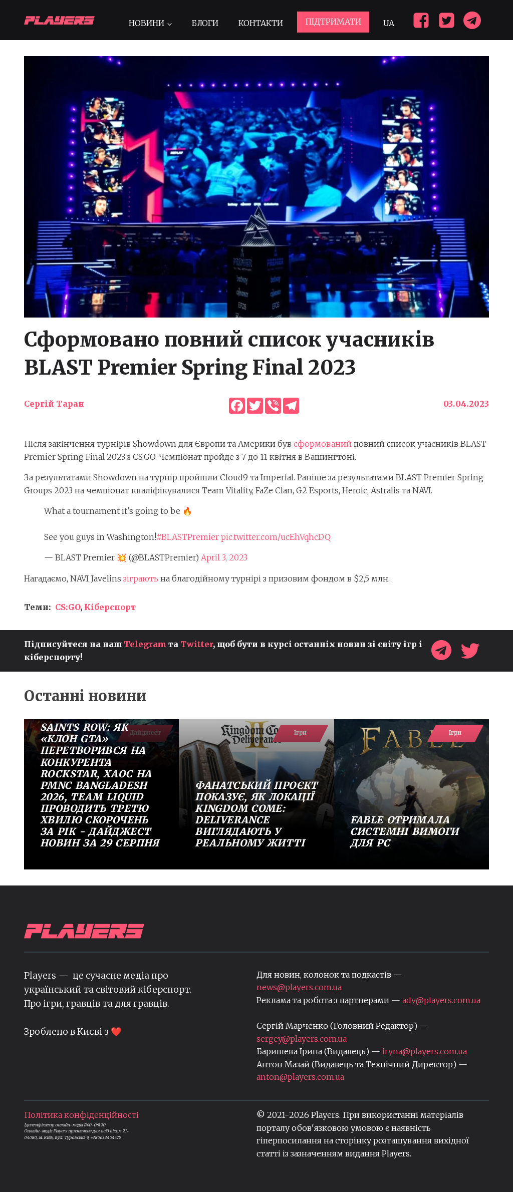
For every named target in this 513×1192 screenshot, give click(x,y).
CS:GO (67, 607)
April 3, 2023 (224, 557)
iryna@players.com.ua (424, 1051)
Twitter (196, 644)
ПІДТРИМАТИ (333, 22)
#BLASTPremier (187, 537)
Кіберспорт (110, 607)
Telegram (145, 644)
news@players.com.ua (299, 987)
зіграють (140, 578)
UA (388, 23)
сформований (323, 444)
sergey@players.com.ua (301, 1039)
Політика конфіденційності (81, 1115)
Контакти (260, 23)
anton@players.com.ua (300, 1077)
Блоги (204, 23)
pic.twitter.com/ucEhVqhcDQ (276, 537)
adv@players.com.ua (441, 1000)
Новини (146, 23)
